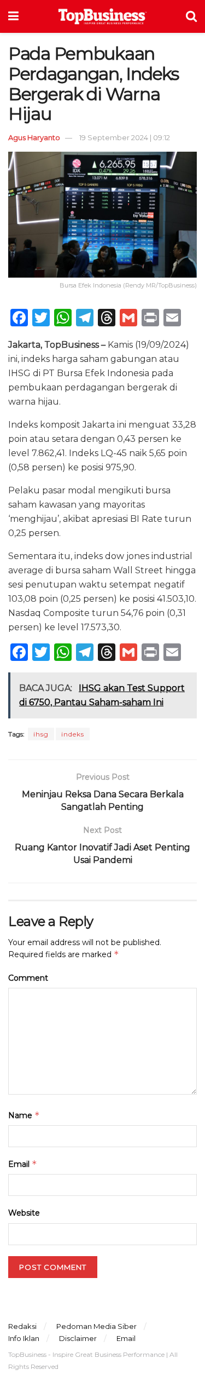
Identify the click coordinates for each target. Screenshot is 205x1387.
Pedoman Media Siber (96, 1326)
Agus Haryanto (34, 137)
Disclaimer (78, 1338)
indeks (72, 734)
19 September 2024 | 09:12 (124, 137)
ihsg (41, 734)
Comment (28, 978)
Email (22, 1164)
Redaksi (22, 1326)
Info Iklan (23, 1338)
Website (24, 1213)
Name (24, 1115)
